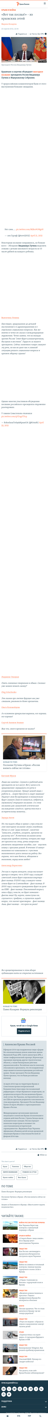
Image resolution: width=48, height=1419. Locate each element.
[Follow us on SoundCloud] (36, 1389)
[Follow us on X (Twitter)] (9, 1389)
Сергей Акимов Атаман (12, 723)
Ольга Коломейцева (10, 708)
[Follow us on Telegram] (30, 1389)
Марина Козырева (9, 24)
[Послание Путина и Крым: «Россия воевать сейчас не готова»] (24, 747)
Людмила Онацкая (10, 677)
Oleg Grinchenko (8, 692)
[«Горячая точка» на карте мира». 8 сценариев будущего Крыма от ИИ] (10, 1335)
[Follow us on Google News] (25, 1389)
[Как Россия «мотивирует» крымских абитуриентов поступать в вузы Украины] (10, 1251)
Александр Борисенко (11, 866)
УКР (29, 1416)
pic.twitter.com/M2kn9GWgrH (29, 230)
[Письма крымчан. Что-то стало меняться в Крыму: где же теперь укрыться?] (10, 1309)
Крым (21, 1332)
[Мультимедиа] (7, 1416)
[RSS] (41, 1389)
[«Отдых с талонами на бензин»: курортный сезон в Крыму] (10, 1280)
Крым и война (8, 10)
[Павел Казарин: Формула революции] (24, 992)
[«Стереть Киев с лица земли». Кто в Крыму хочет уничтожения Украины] (10, 1238)
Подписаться (24, 1031)
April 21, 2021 (36, 236)
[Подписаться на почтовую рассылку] (9, 1394)
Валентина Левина (10, 318)
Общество (23, 1249)
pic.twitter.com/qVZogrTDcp (14, 417)
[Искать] (40, 1416)
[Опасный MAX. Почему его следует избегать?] (10, 1359)
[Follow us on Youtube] (14, 1389)
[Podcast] (3, 1394)
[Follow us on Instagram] (20, 1389)
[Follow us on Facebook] (3, 1389)
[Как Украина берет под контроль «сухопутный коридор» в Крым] (10, 1225)
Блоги (21, 1306)
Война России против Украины (32, 1223)
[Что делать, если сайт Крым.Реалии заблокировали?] (10, 1371)
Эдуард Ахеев (7, 818)
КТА (18, 1416)
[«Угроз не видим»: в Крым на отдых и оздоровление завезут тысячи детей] (10, 1322)
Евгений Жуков (8, 776)
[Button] (21, 34)
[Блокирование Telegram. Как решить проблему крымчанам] (10, 1348)
